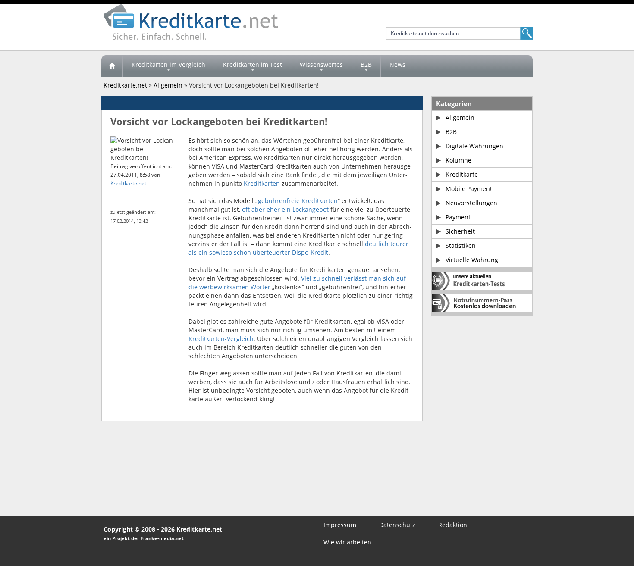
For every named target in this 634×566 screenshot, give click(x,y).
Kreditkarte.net (125, 85)
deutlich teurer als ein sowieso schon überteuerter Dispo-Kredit (298, 248)
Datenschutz (397, 525)
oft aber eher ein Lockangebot (285, 209)
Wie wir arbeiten (347, 542)
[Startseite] (112, 66)
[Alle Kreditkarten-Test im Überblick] (482, 281)
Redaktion (452, 525)
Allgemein (168, 85)
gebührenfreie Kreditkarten (298, 201)
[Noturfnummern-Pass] (482, 303)
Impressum (339, 525)
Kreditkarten (262, 183)
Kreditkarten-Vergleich (221, 339)
